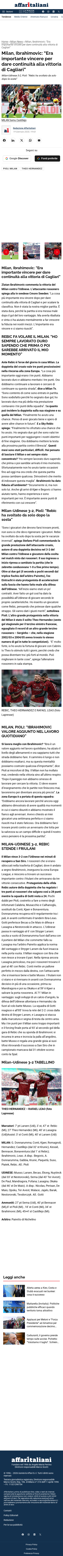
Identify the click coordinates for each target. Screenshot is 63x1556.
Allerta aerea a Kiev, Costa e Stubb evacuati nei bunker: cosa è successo (41, 1291)
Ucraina (54, 17)
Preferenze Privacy (31, 1553)
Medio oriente (20, 17)
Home (5, 41)
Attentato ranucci (39, 17)
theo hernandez (32, 168)
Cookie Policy (31, 1549)
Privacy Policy (31, 1545)
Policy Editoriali (11, 1515)
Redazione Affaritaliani (24, 128)
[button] (57, 252)
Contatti (7, 1510)
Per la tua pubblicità (13, 1525)
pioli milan (10, 168)
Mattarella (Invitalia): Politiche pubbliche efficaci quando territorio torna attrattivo (43, 1307)
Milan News (16, 41)
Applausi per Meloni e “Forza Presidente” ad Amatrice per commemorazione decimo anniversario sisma (42, 1323)
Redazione (9, 1520)
